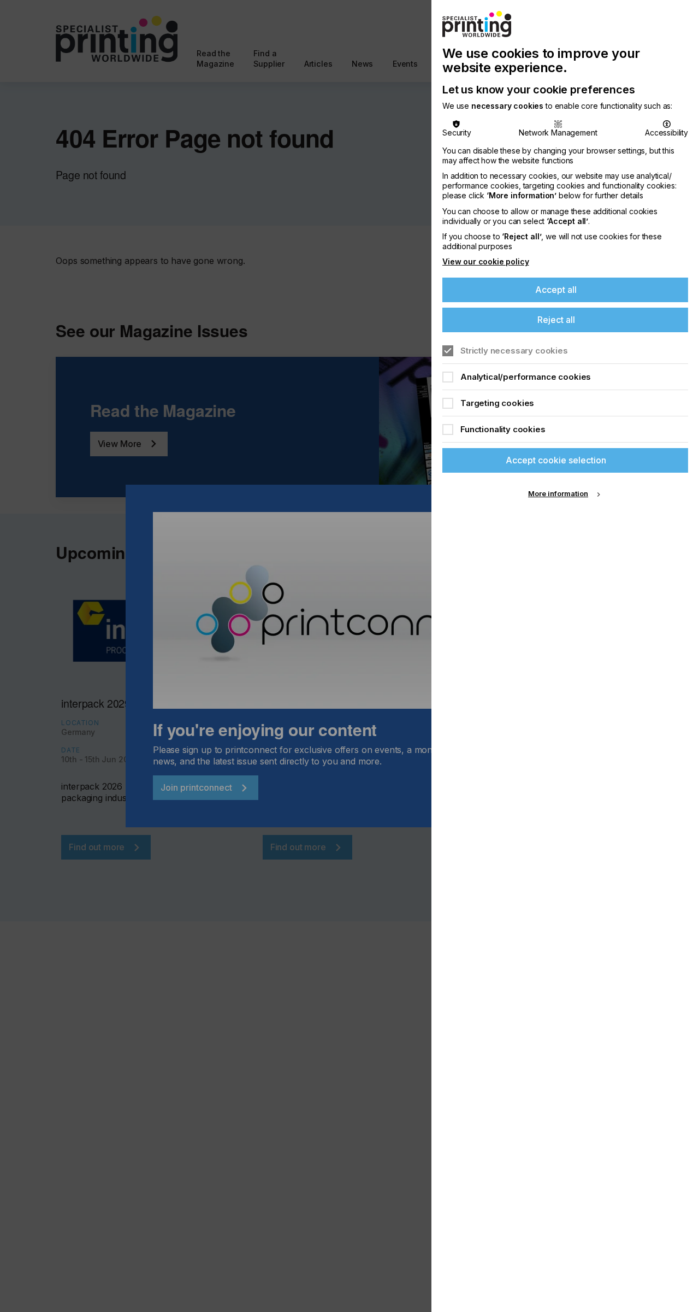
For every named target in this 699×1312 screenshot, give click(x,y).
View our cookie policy (485, 261)
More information (558, 493)
